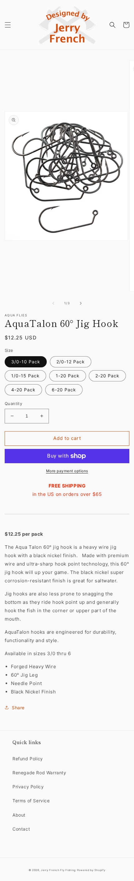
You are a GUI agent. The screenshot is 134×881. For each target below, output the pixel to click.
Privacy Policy (28, 786)
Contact (21, 829)
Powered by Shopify (91, 870)
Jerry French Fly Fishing (58, 870)
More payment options (67, 470)
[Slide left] (53, 303)
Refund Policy (27, 758)
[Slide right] (81, 303)
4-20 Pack (23, 389)
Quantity (13, 403)
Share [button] (18, 707)
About (19, 815)
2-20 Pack (107, 375)
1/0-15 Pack (25, 375)
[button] (8, 25)
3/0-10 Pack (25, 361)
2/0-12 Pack (70, 361)
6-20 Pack (64, 389)
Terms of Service (31, 800)
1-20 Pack (67, 375)
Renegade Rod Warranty (39, 772)
